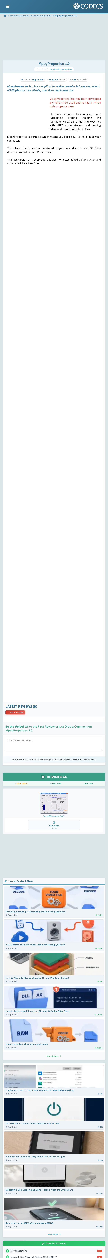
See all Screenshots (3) (54, 816)
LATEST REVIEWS (18, 706)
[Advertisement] (54, 39)
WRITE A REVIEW (16, 712)
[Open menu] (8, 6)
